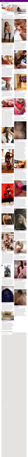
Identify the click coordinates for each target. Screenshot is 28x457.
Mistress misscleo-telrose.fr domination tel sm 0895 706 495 (20, 279)
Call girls (3, 2)
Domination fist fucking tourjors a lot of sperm (20, 306)
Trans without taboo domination (7, 205)
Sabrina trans (16, 254)
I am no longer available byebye (19, 230)
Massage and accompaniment (7, 173)
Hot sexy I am (4, 13)
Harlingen (16, 197)
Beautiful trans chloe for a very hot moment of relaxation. (7, 108)
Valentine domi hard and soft (19, 69)
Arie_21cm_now (17, 41)
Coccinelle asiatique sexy (6, 90)
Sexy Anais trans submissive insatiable (6, 65)
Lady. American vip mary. (18, 90)
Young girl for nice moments (6, 277)
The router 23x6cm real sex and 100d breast (7, 251)
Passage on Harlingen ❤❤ (6, 320)
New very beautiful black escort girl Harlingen (7, 226)
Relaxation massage (17, 115)
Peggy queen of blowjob (6, 302)
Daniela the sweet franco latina (19, 139)
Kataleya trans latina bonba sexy (7, 43)
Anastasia (3, 143)
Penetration (16, 14)
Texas (9, 2)
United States (6, 2)
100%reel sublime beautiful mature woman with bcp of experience (20, 169)
